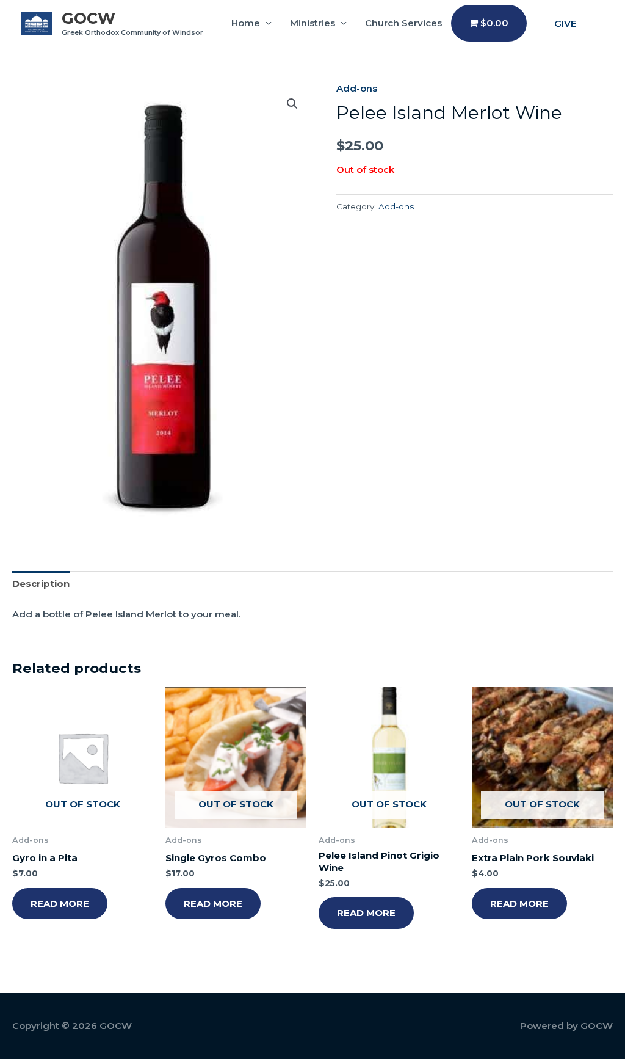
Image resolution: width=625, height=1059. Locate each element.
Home (245, 23)
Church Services (403, 23)
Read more (60, 903)
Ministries (312, 23)
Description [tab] (41, 583)
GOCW (88, 18)
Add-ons (356, 88)
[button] (565, 23)
